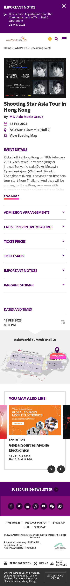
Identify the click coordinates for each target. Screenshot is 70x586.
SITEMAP (40, 527)
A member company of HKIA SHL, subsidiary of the (22, 545)
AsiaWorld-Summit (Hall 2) (30, 130)
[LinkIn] (27, 506)
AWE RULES (13, 522)
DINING (43, 563)
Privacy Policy (28, 581)
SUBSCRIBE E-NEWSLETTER (31, 489)
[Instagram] (35, 506)
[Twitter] (19, 506)
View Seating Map (23, 135)
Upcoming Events (41, 48)
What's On (21, 48)
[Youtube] (43, 506)
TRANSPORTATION (21, 563)
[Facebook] (11, 506)
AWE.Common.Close (63, 6)
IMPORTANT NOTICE (50, 37)
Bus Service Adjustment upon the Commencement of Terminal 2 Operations (30, 17)
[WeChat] (52, 506)
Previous (51, 469)
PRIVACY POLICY (36, 522)
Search (58, 38)
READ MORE (11, 196)
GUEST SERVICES (61, 563)
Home (7, 48)
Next (61, 469)
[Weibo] (60, 506)
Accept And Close (55, 577)
